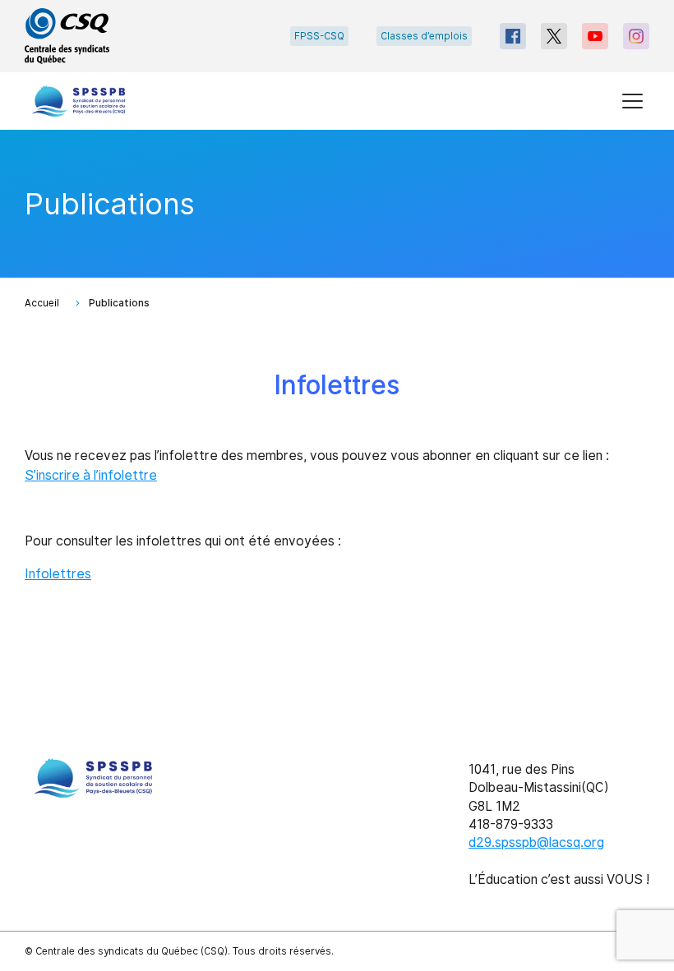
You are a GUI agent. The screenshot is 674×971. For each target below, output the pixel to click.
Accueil (42, 303)
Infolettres (58, 574)
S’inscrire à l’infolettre (91, 475)
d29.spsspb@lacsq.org (536, 842)
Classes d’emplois (424, 36)
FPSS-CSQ (319, 36)
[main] (337, 402)
